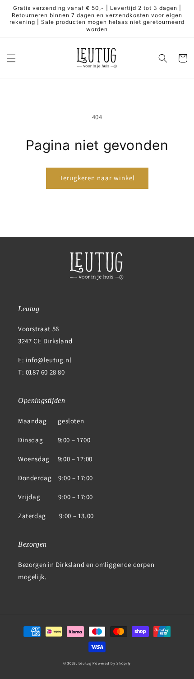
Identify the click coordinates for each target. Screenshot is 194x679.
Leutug (85, 662)
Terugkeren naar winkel (97, 177)
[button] (11, 58)
